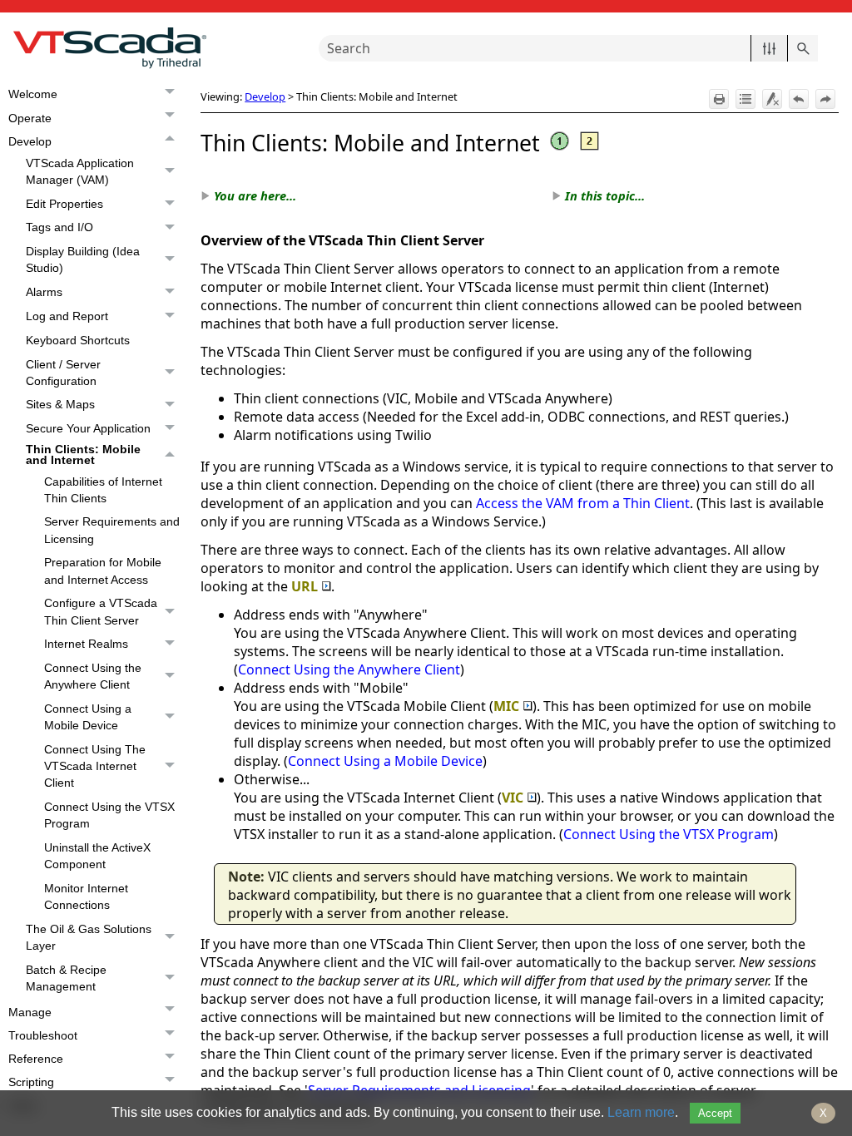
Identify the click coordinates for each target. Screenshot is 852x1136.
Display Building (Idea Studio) (83, 259)
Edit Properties (64, 203)
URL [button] (304, 586)
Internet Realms (86, 643)
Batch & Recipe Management (66, 978)
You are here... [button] (255, 195)
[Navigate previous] (799, 99)
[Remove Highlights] (772, 99)
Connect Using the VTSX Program (109, 815)
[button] (769, 48)
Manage (30, 1012)
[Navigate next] (825, 99)
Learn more (641, 1112)
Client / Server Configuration (63, 373)
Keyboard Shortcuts (78, 340)
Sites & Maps (60, 404)
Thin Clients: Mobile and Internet (83, 454)
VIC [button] (512, 797)
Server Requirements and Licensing (112, 530)
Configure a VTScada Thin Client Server (100, 611)
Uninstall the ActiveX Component (97, 856)
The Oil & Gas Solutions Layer (88, 937)
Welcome (32, 94)
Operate (30, 118)
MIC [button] (506, 706)
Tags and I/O (59, 227)
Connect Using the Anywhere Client (92, 676)
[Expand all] (745, 99)
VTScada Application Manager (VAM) (80, 171)
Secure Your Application (88, 428)
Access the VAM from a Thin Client (583, 503)
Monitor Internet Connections (86, 896)
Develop (30, 141)
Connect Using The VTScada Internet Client (95, 766)
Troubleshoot (42, 1035)
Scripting (31, 1082)
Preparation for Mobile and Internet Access (102, 570)
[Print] (719, 99)
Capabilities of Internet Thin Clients (103, 490)
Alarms (44, 292)
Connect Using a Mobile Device (87, 717)
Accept (715, 1113)
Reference (35, 1058)
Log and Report (67, 316)
